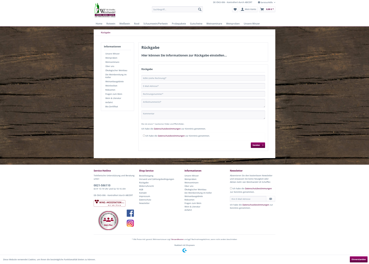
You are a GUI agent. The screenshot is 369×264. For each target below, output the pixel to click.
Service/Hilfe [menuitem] (266, 2)
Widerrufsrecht (146, 186)
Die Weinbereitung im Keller (116, 76)
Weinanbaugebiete (114, 81)
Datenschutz (145, 199)
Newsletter (144, 203)
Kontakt (143, 192)
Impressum (144, 196)
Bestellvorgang (146, 175)
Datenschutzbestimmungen (167, 128)
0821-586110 (102, 185)
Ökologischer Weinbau (116, 70)
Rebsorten (110, 89)
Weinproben (111, 57)
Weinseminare (112, 62)
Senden (256, 145)
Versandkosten (177, 239)
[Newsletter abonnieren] (270, 199)
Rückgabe (144, 182)
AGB (141, 189)
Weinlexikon (111, 85)
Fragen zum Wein (113, 94)
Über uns (109, 66)
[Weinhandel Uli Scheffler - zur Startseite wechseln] (105, 10)
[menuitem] (177, 9)
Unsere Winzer (112, 53)
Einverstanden (359, 259)
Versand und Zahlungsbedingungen (156, 179)
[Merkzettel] (235, 9)
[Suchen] (200, 9)
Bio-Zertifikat (111, 106)
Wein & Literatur (113, 98)
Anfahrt (109, 102)
